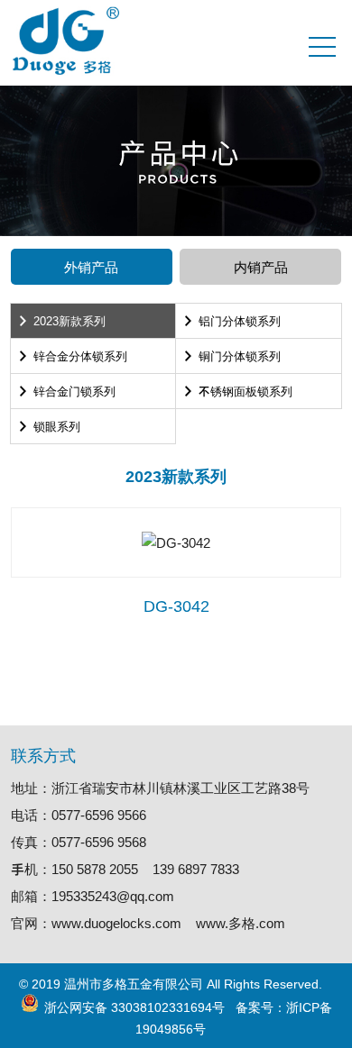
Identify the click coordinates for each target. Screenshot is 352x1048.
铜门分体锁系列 (240, 355)
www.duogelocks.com (116, 923)
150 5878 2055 (94, 869)
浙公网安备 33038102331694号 (134, 1007)
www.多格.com (240, 923)
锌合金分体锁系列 (80, 355)
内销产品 (261, 267)
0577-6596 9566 (98, 815)
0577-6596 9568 (98, 842)
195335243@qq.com (112, 896)
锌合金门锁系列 (74, 390)
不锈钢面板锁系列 (245, 390)
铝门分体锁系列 (240, 320)
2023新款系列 (69, 320)
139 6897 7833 (196, 869)
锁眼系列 (56, 425)
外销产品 (91, 267)
